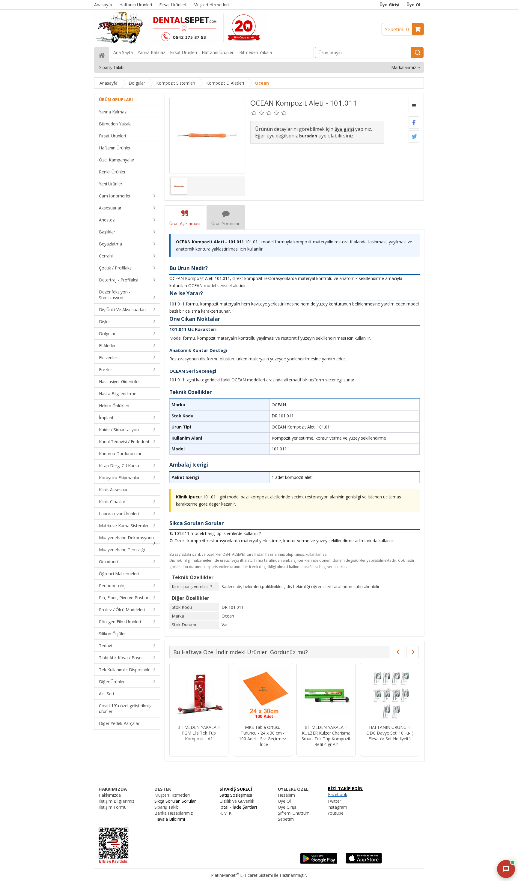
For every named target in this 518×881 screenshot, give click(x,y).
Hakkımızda (110, 795)
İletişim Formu (113, 807)
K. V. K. (225, 813)
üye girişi (344, 129)
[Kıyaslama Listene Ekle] (414, 105)
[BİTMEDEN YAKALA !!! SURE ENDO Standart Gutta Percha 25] (389, 694)
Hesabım (286, 795)
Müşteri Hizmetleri (172, 795)
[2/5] (257, 112)
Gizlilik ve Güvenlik (236, 801)
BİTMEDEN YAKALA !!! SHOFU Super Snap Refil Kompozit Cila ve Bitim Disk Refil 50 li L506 (326, 735)
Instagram (337, 807)
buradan (308, 136)
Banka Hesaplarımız (173, 813)
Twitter (334, 801)
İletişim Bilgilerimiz (116, 801)
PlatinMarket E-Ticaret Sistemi (242, 875)
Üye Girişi (389, 5)
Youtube (335, 813)
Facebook (337, 794)
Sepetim (397, 29)
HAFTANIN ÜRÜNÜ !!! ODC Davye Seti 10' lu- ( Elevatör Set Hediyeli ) (262, 732)
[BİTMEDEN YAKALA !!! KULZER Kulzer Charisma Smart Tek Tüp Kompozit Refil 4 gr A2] (199, 694)
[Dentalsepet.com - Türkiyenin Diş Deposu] (181, 44)
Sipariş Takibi (167, 807)
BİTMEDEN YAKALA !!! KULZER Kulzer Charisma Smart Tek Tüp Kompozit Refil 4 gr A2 (198, 735)
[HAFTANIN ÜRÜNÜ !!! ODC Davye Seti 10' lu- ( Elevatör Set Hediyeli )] (262, 694)
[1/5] (254, 112)
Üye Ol (413, 5)
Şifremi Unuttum (294, 813)
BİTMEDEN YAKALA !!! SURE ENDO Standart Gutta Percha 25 (389, 732)
